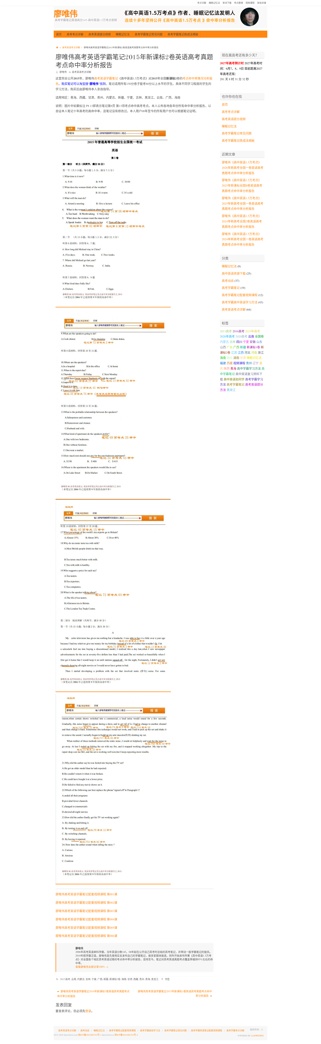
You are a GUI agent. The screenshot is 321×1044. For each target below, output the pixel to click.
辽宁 (256, 363)
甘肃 (129, 979)
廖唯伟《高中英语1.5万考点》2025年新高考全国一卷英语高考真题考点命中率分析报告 (242, 203)
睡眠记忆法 (214, 2)
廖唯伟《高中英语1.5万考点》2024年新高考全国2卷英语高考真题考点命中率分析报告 (242, 221)
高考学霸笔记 (231, 288)
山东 (259, 342)
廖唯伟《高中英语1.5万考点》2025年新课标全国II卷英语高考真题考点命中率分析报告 (242, 185)
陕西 (227, 368)
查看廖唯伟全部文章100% (91, 966)
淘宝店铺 (261, 2)
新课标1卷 (253, 347)
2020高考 (241, 336)
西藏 (135, 979)
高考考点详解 (231, 112)
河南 (254, 352)
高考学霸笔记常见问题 (237, 133)
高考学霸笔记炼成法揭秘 (238, 140)
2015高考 (65, 979)
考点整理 (238, 2)
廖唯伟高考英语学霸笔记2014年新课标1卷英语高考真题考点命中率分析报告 (93, 993)
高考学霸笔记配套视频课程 (239, 295)
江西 (241, 352)
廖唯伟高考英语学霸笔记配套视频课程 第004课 (86, 919)
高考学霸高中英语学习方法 (239, 302)
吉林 (88, 979)
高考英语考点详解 (71, 47)
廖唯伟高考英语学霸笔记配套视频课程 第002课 (86, 902)
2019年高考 (252, 331)
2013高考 (226, 331)
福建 (223, 363)
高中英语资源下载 (234, 273)
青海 (147, 979)
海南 (123, 979)
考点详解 (201, 2)
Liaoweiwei (257, 1035)
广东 (230, 347)
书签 (167, 979)
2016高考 (238, 331)
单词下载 (227, 2)
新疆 (105, 979)
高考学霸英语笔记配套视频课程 (206, 1030)
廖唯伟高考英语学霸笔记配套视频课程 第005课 (86, 927)
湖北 (230, 358)
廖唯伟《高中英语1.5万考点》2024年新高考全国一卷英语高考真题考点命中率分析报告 (242, 239)
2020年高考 (227, 336)
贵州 (141, 979)
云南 (73, 979)
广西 (100, 979)
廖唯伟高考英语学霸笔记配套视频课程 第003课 (86, 911)
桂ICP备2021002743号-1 (89, 1034)
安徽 (253, 342)
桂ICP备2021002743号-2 (126, 1034)
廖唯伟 (65, 14)
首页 (225, 104)
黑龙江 (154, 979)
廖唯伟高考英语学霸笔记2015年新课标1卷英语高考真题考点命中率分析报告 (175, 993)
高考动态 (228, 281)
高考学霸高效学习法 (150, 1030)
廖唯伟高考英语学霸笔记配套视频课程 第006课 (86, 936)
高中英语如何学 (234, 379)
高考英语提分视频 (234, 119)
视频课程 (250, 2)
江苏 (234, 352)
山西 (223, 347)
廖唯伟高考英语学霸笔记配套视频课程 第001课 (86, 894)
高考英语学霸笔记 (106, 78)
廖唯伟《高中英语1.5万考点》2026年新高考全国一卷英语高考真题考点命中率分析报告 (242, 167)
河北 (247, 352)
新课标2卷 (114, 979)
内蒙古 (81, 979)
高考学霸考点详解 (235, 1030)
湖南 (236, 358)
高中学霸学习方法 (249, 368)
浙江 (261, 352)
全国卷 (259, 336)
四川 (239, 342)
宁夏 (94, 979)
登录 (88, 1011)
